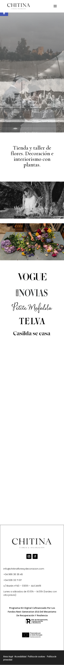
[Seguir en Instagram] (28, 556)
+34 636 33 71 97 (12, 580)
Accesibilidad (20, 656)
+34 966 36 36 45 (13, 574)
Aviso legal (8, 656)
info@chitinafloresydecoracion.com (23, 568)
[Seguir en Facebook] (35, 556)
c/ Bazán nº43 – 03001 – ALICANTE (22, 585)
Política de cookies (36, 656)
